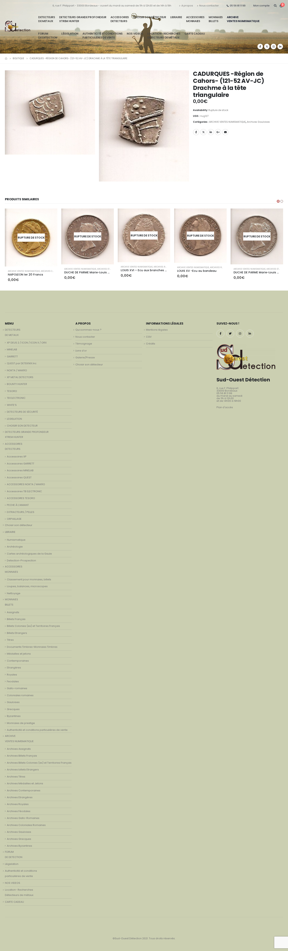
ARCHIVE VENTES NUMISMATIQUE (243, 19)
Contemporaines (18, 658)
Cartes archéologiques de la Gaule (29, 551)
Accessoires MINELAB (20, 468)
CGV (149, 334)
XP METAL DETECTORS (20, 375)
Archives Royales (106, 266)
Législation (69, 34)
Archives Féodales (18, 809)
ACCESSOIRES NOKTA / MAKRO (26, 482)
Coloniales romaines (20, 693)
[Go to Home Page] (6, 58)
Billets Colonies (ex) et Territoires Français (33, 624)
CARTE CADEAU (195, 34)
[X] (267, 46)
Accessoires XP (16, 454)
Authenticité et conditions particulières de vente (37, 727)
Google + (218, 132)
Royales (12, 672)
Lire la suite (50, 214)
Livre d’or (81, 348)
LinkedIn (211, 132)
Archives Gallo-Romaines (23, 816)
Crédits (150, 341)
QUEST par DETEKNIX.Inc (21, 361)
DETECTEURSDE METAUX (46, 19)
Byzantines (14, 714)
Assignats (13, 610)
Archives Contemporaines (23, 788)
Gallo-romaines (17, 686)
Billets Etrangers (17, 631)
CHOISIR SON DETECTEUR (22, 423)
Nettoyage (13, 591)
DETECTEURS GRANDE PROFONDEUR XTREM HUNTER (82, 19)
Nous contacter (209, 5)
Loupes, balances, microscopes (27, 584)
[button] (278, 201)
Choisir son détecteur (149, 17)
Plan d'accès (224, 405)
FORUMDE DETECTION (47, 35)
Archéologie (15, 544)
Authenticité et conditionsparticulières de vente (102, 35)
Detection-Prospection (21, 558)
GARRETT (12, 354)
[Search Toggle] (275, 5)
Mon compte (261, 5)
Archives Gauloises (258, 121)
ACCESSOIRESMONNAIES (195, 19)
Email (225, 132)
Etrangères (14, 665)
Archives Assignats (19, 746)
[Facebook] (260, 46)
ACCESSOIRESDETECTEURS (119, 19)
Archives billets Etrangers (23, 767)
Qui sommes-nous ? (88, 327)
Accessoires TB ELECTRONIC (24, 489)
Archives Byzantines (19, 843)
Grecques (13, 707)
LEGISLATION (14, 416)
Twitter (203, 132)
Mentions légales (157, 327)
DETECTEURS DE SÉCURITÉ (22, 410)
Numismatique (16, 537)
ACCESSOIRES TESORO (21, 496)
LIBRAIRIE (176, 17)
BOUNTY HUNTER (17, 382)
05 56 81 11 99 (237, 5)
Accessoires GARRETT (20, 461)
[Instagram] (273, 46)
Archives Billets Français (22, 753)
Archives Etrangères (52, 268)
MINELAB (12, 347)
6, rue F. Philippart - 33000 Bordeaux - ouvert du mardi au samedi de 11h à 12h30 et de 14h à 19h (112, 5)
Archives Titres (16, 774)
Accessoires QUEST (19, 475)
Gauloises (13, 700)
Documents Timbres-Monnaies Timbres (32, 644)
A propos (187, 5)
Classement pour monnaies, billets (29, 577)
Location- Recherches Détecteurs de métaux (163, 35)
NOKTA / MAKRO (17, 368)
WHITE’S (12, 402)
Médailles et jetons (19, 651)
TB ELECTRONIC (16, 396)
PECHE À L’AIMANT (18, 503)
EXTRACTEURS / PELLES (20, 510)
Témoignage (83, 341)
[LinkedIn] (280, 46)
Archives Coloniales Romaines (26, 823)
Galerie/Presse (85, 355)
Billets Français (16, 617)
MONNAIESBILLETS (216, 19)
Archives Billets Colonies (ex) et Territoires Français (39, 760)
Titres (10, 638)
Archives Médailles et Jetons (25, 781)
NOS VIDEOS (135, 34)
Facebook (196, 132)
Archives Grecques (19, 836)
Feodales (13, 679)
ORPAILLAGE (14, 517)
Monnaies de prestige (21, 721)
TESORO (12, 389)
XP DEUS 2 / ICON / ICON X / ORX (27, 340)
